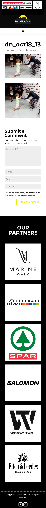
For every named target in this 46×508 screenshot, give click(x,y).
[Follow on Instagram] (25, 504)
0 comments (32, 50)
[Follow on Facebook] (21, 504)
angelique (10, 50)
